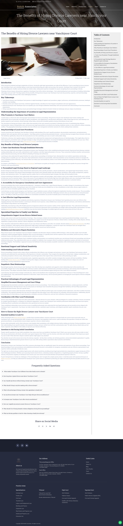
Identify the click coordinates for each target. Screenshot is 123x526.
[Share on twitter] (46, 426)
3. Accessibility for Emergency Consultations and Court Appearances (105, 64)
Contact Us (103, 6)
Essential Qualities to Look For (102, 101)
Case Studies (89, 469)
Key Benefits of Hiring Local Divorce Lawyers (106, 52)
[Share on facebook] (39, 426)
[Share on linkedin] (50, 426)
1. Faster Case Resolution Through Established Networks (106, 55)
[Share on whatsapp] (42, 426)
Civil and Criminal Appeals (69, 498)
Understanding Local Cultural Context (104, 81)
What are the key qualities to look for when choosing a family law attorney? (23, 413)
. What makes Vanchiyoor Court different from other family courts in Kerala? (24, 371)
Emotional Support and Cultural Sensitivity (105, 79)
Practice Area (82, 6)
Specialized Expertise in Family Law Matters (106, 70)
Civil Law (18, 498)
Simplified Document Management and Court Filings (106, 91)
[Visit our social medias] (17, 445)
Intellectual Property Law (22, 513)
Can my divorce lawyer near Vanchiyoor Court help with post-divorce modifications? (26, 394)
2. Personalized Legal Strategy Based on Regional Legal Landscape (105, 60)
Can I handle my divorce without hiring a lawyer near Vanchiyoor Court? (23, 380)
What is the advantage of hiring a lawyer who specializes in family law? (22, 390)
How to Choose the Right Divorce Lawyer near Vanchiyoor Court (106, 97)
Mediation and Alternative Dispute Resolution (106, 76)
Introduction (97, 38)
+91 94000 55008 (43, 467)
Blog (87, 466)
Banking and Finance (21, 506)
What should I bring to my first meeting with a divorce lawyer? (20, 385)
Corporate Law (20, 508)
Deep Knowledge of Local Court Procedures (105, 50)
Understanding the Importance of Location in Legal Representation (106, 44)
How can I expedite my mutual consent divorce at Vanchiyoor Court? (21, 404)
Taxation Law (19, 500)
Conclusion (97, 106)
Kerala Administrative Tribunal (47, 497)
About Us (74, 6)
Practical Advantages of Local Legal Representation (103, 87)
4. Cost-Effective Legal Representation (104, 67)
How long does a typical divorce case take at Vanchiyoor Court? (20, 376)
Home (67, 6)
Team (96, 6)
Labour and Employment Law (24, 503)
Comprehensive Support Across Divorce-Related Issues (105, 73)
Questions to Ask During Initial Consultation (105, 103)
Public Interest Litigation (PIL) (92, 495)
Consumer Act (19, 516)
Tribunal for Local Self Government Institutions (45, 493)
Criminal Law (19, 493)
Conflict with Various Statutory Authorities (70, 501)
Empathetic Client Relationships (102, 83)
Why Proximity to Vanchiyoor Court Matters (105, 47)
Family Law (19, 495)
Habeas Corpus (66, 495)
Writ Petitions (65, 493)
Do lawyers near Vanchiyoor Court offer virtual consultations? (20, 399)
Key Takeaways (98, 41)
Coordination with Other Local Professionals (105, 94)
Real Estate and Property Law (24, 511)
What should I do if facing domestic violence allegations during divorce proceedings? (26, 408)
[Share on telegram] (53, 426)
